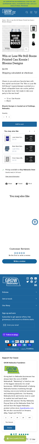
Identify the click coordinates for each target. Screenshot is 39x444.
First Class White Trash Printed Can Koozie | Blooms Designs (18, 158)
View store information (12, 176)
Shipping (6, 73)
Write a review (19, 261)
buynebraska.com (26, 408)
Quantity (4, 113)
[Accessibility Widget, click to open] (35, 222)
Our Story (6, 305)
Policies (5, 292)
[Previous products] (29, 131)
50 (23, 417)
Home (4, 20)
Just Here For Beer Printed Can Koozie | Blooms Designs (18, 137)
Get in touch (7, 299)
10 (11, 417)
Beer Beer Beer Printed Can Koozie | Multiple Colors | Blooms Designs (18, 146)
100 (29, 417)
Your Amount (9, 422)
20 (17, 417)
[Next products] (34, 131)
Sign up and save (9, 313)
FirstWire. (30, 349)
